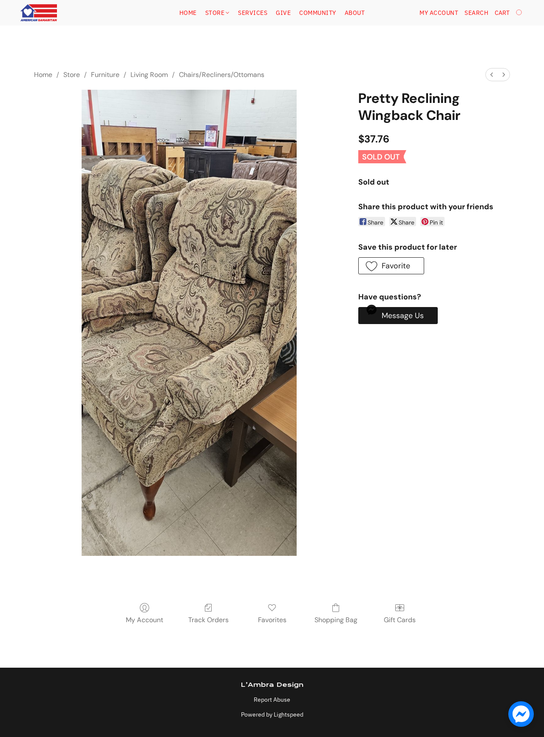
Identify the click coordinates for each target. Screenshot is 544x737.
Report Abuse (272, 699)
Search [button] (476, 13)
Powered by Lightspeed (272, 714)
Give (283, 13)
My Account (144, 619)
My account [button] (438, 13)
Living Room (149, 74)
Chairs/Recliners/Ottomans (221, 74)
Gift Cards (400, 619)
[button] (38, 12)
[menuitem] (492, 74)
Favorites (272, 619)
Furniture (105, 74)
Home (188, 13)
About (355, 13)
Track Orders (208, 619)
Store (215, 13)
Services (252, 13)
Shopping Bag (335, 619)
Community (317, 13)
